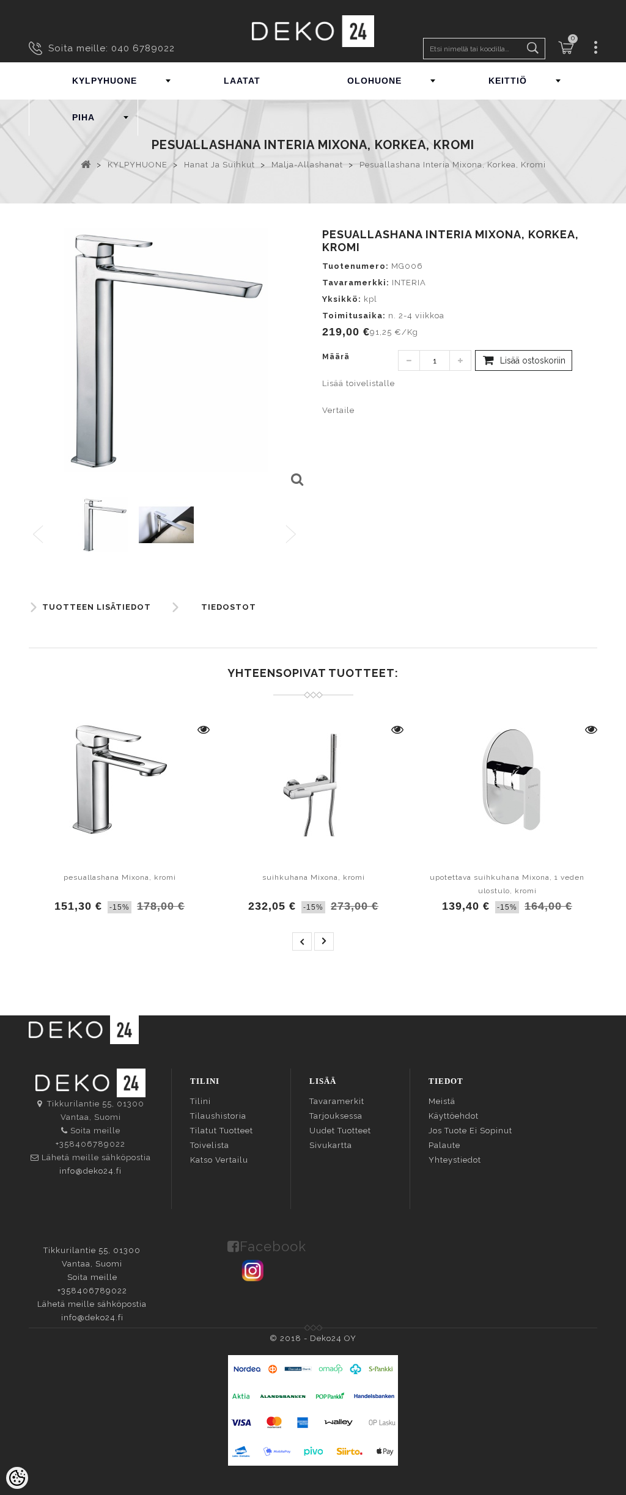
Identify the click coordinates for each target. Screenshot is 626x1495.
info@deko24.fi (90, 1170)
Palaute (444, 1145)
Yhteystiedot (455, 1159)
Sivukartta (330, 1145)
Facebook (273, 1246)
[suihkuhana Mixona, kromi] (313, 779)
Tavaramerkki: (355, 282)
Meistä (442, 1101)
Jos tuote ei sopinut (470, 1130)
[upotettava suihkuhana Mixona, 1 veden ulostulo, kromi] (507, 779)
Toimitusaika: (354, 315)
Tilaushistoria (218, 1115)
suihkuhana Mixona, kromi (313, 877)
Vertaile (338, 410)
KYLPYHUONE (104, 81)
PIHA (83, 117)
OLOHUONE (374, 81)
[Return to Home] (86, 163)
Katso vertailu (219, 1159)
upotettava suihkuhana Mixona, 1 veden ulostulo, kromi (507, 884)
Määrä (336, 357)
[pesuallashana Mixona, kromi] (119, 779)
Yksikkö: (341, 299)
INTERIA (409, 282)
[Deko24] (313, 30)
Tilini (200, 1101)
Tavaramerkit (336, 1101)
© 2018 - (290, 1338)
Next (294, 535)
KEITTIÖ (507, 81)
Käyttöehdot (454, 1115)
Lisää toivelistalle (358, 383)
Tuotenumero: (355, 266)
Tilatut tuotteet (221, 1130)
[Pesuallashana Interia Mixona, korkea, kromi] (296, 480)
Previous (39, 535)
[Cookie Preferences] (17, 1478)
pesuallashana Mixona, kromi (120, 877)
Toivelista (209, 1145)
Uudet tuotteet (340, 1130)
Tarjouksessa (336, 1115)
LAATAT (242, 81)
